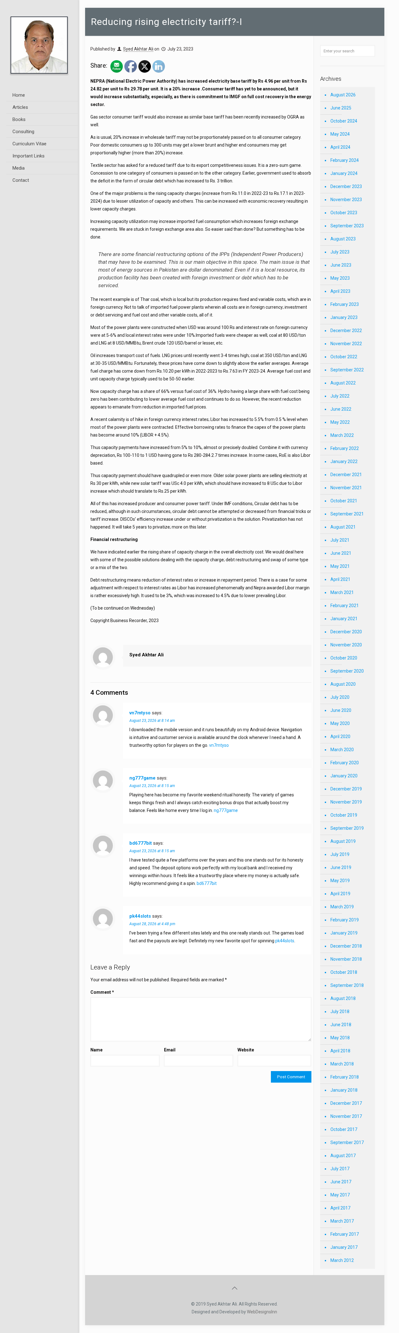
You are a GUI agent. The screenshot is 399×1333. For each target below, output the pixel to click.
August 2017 (343, 1155)
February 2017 (344, 1234)
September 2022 (347, 369)
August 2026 (343, 94)
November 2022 (346, 343)
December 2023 (346, 186)
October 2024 (343, 120)
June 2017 (340, 1181)
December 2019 (346, 788)
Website (246, 1049)
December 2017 (346, 1103)
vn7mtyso (140, 713)
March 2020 (342, 749)
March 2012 (342, 1260)
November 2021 (346, 487)
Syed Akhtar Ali (138, 48)
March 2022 (342, 435)
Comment (102, 992)
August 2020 (343, 684)
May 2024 (340, 134)
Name (96, 1049)
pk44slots (140, 916)
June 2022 (340, 409)
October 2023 (343, 212)
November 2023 (346, 199)
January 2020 (344, 775)
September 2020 (347, 671)
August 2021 (343, 526)
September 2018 (347, 985)
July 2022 (339, 396)
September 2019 (347, 828)
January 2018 (344, 1090)
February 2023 (344, 304)
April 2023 (340, 291)
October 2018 (343, 972)
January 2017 (344, 1247)
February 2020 (344, 762)
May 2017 (340, 1194)
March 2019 (342, 906)
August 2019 (343, 841)
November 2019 (346, 801)
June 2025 (340, 107)
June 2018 (340, 1024)
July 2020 (339, 697)
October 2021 (343, 500)
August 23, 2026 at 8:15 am (152, 786)
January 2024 (344, 173)
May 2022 (340, 422)
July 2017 (339, 1168)
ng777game (142, 778)
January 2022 (344, 461)
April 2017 (340, 1207)
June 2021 (340, 553)
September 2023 (347, 225)
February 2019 (344, 919)
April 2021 (340, 579)
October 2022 (343, 356)
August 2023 (343, 238)
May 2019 (340, 880)
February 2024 (344, 160)
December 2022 (346, 330)
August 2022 (343, 382)
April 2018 (340, 1050)
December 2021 (346, 474)
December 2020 (346, 631)
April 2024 (340, 147)
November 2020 (346, 644)
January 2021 (344, 618)
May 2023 (340, 278)
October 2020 (343, 657)
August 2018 (343, 998)
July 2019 (339, 854)
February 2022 (344, 448)
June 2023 (340, 265)
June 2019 (340, 867)
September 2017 (347, 1142)
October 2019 (343, 815)
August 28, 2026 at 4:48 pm (152, 924)
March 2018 (342, 1063)
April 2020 (340, 736)
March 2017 (342, 1221)
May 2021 (340, 566)
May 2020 (340, 723)
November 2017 (346, 1116)
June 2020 (340, 710)
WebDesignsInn (262, 1311)
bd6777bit (140, 843)
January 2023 (344, 317)
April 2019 (340, 893)
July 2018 (339, 1011)
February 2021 (344, 605)
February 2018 (344, 1077)
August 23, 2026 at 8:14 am (152, 720)
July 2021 (339, 540)
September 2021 (347, 513)
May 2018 (340, 1037)
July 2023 (339, 251)
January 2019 (344, 932)
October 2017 (343, 1129)
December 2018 (346, 946)
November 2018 (346, 959)
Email (169, 1049)
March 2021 (342, 592)
